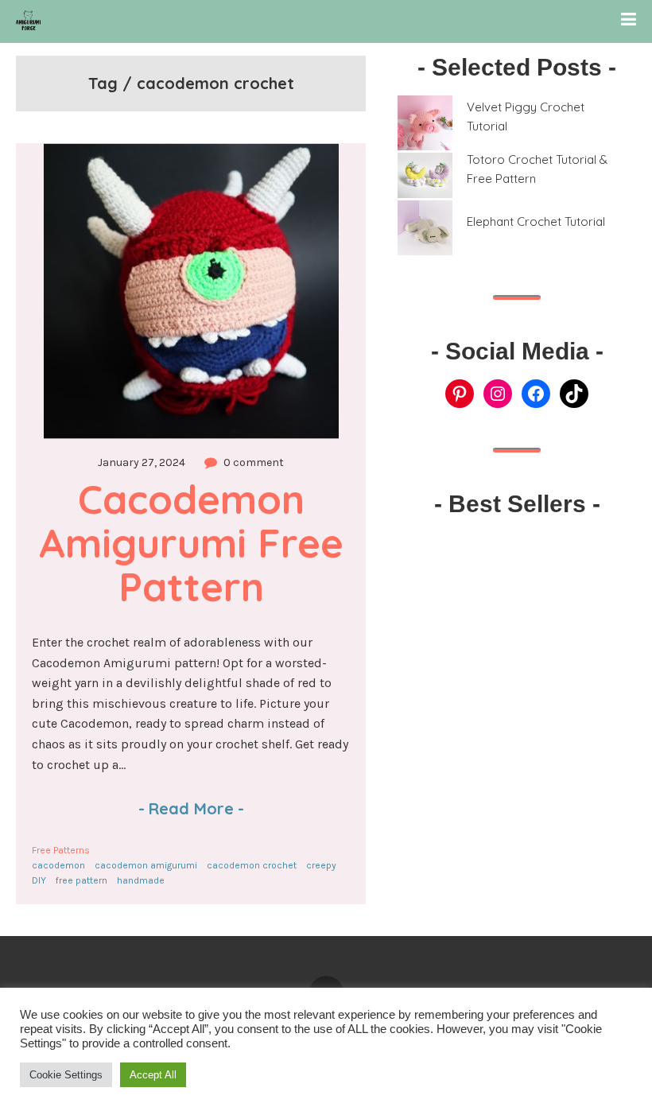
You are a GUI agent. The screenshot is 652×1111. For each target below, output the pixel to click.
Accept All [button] (153, 1075)
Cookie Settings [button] (66, 1075)
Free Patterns (61, 850)
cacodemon (58, 865)
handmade (141, 880)
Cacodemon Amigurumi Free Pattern (197, 543)
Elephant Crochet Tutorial (536, 221)
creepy (321, 865)
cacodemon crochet (252, 865)
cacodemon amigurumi (146, 865)
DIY (39, 880)
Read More (191, 808)
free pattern (81, 880)
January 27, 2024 (141, 462)
